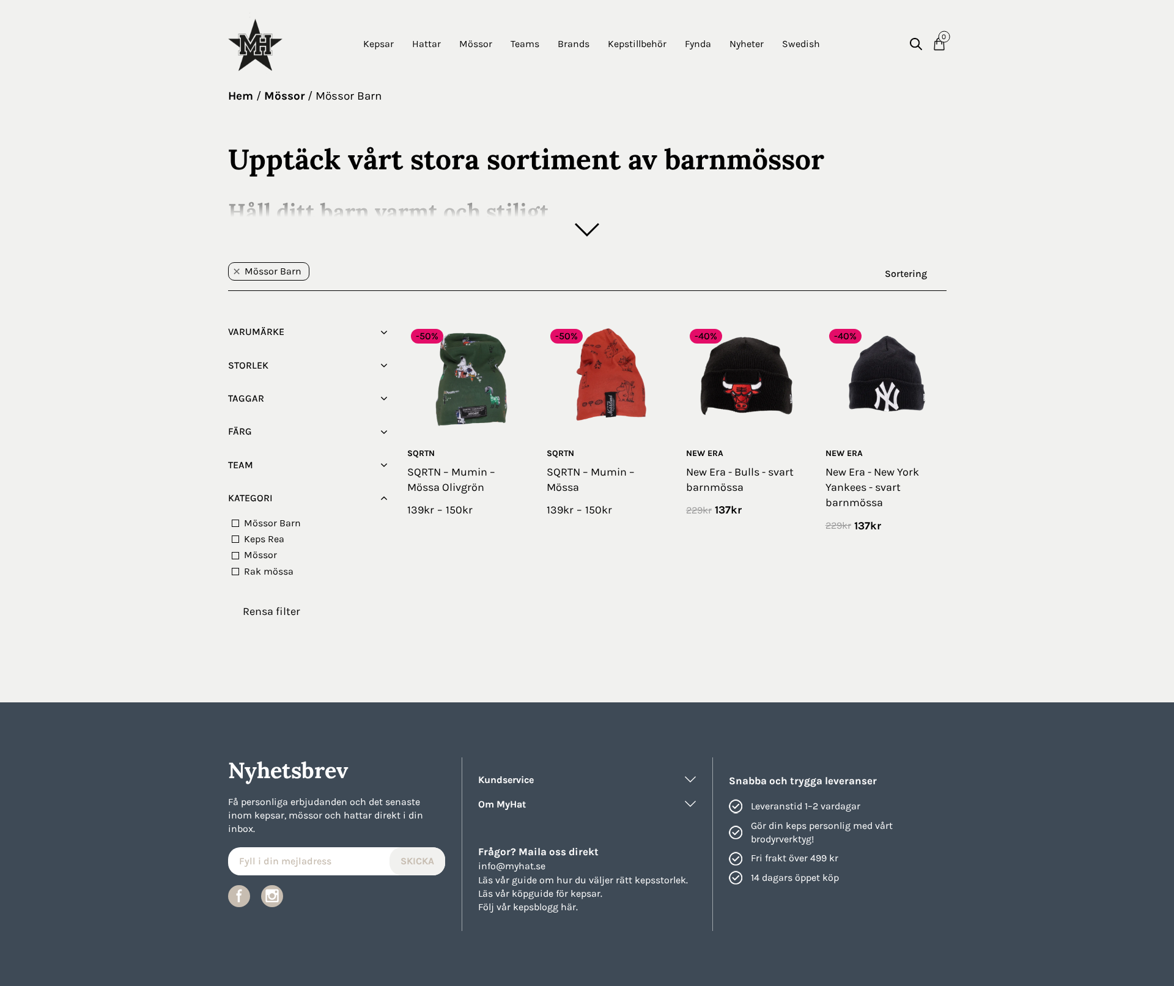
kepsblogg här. (545, 907)
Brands (573, 44)
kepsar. (586, 893)
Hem (240, 96)
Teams (525, 44)
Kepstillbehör (637, 44)
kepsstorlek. (661, 880)
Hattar (426, 44)
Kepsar (378, 44)
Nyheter (746, 44)
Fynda (698, 44)
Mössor (475, 44)
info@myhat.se (511, 866)
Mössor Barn (349, 96)
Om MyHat (502, 804)
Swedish (801, 44)
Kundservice (506, 779)
